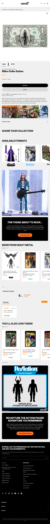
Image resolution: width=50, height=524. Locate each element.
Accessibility (26, 487)
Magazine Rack (5, 480)
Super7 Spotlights (6, 475)
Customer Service (27, 468)
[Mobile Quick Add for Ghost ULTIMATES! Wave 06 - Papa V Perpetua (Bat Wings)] (18, 267)
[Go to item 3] (13, 64)
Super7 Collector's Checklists (30, 474)
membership (14, 94)
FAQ (24, 478)
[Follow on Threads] (12, 493)
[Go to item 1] (4, 64)
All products (5, 9)
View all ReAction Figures (25, 433)
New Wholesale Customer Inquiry (29, 471)
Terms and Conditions (28, 483)
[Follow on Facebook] (3, 493)
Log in (11, 95)
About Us (4, 462)
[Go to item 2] (8, 64)
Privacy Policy (26, 485)
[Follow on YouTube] (15, 493)
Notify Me (25, 85)
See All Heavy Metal (25, 235)
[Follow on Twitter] (6, 493)
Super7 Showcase (6, 478)
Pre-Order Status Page (28, 465)
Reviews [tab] (6, 302)
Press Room (26, 476)
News (3, 471)
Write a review (44, 301)
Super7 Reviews (5, 473)
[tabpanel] (25, 312)
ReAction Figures (19, 9)
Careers (25, 481)
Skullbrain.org (5, 482)
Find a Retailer (5, 465)
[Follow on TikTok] (18, 493)
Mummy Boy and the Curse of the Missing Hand (9, 468)
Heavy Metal (11, 9)
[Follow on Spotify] (21, 493)
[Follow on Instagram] (9, 493)
